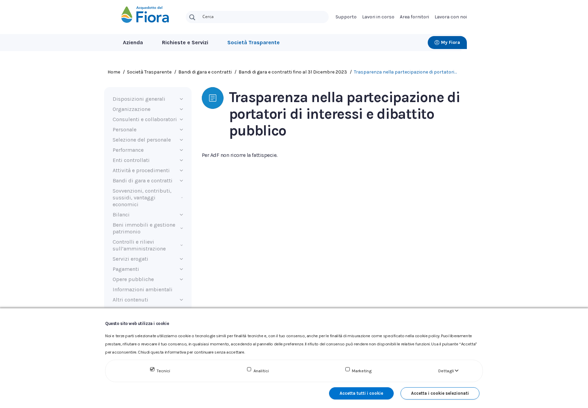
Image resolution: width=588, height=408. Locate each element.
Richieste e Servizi (185, 42)
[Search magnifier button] (192, 17)
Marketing (362, 370)
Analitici (261, 370)
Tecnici (163, 370)
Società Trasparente (253, 42)
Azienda (133, 42)
